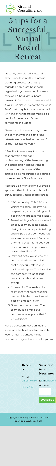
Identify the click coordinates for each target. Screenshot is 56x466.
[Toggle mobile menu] (49, 5)
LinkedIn (27, 387)
